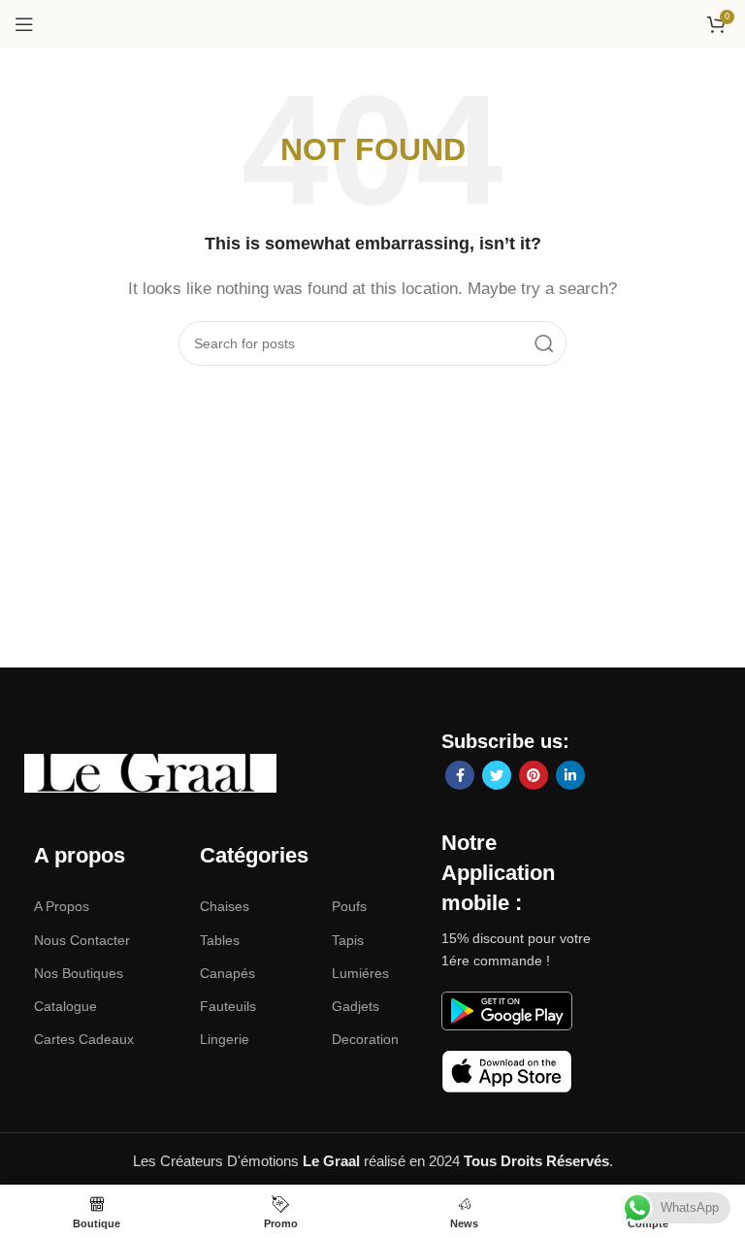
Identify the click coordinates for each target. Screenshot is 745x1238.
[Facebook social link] (459, 775)
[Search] (544, 343)
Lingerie (224, 1039)
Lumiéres (360, 973)
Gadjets (355, 1006)
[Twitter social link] (496, 775)
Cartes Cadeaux (84, 1039)
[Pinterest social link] (533, 775)
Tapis (348, 940)
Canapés (227, 973)
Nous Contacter (82, 940)
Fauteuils (228, 1006)
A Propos (61, 906)
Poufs (349, 906)
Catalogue (65, 1006)
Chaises (224, 906)
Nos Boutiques (78, 973)
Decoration (365, 1039)
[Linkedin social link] (570, 775)
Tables (220, 940)
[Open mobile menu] (24, 24)
